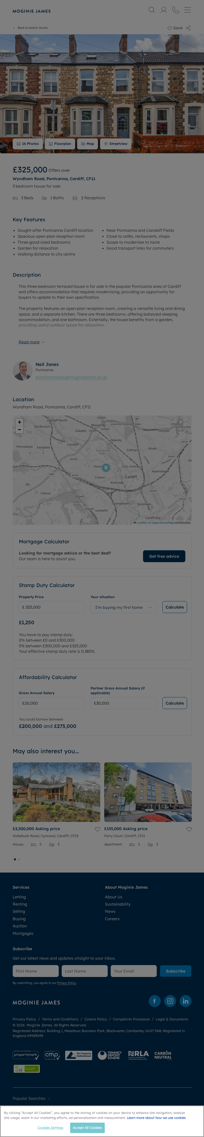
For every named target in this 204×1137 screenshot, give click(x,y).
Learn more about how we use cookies (156, 1118)
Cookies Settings (50, 1128)
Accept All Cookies (87, 1128)
